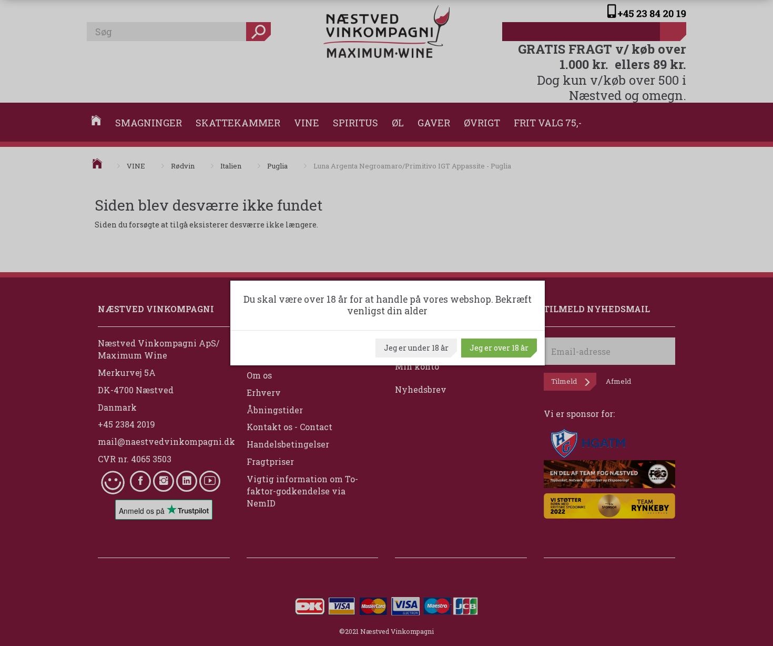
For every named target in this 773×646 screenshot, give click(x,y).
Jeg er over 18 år (499, 348)
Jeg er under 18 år (416, 348)
